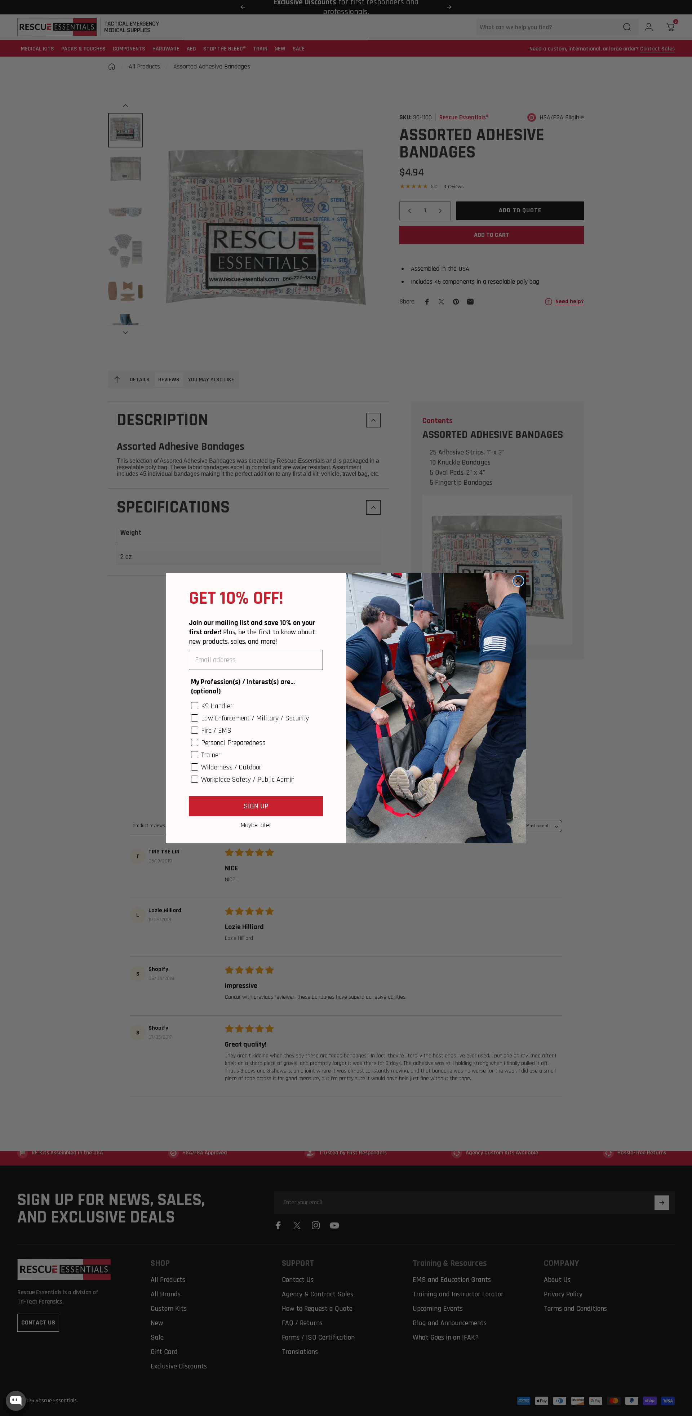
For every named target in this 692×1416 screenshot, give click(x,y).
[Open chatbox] (16, 1401)
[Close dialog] (518, 581)
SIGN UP (256, 806)
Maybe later (256, 825)
